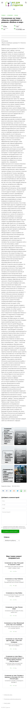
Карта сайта (7, 703)
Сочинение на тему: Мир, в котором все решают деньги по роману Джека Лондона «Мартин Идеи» (14, 659)
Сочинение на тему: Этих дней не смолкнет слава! (14, 563)
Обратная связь (8, 694)
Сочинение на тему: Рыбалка (14, 578)
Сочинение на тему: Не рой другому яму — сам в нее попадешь (14, 640)
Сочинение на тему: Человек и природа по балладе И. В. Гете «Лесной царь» (14, 677)
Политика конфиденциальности (12, 699)
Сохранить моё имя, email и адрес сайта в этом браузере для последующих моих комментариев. (14, 527)
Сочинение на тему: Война (14, 593)
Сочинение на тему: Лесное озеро (14, 608)
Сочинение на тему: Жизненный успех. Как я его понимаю (14, 623)
